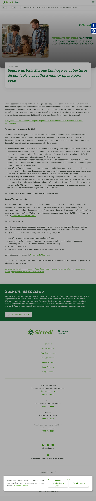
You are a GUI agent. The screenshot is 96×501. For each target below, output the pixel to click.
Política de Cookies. (21, 485)
